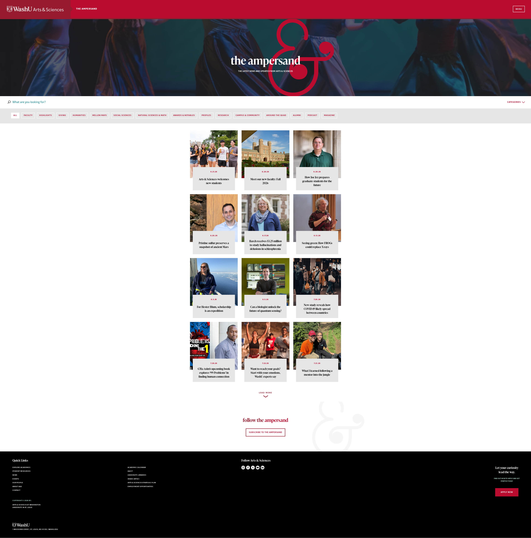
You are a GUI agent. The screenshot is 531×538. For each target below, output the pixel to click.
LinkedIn (262, 467)
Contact (16, 490)
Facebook (248, 467)
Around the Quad (276, 115)
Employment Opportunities (140, 486)
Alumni (297, 115)
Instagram (243, 467)
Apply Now (507, 492)
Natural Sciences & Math (152, 115)
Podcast (312, 115)
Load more (265, 393)
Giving (62, 115)
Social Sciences (122, 115)
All (15, 115)
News (14, 475)
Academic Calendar (137, 467)
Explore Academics (21, 467)
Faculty (28, 115)
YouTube (258, 467)
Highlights (45, 115)
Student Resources (21, 471)
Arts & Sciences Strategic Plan (142, 483)
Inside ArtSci (133, 479)
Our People (17, 483)
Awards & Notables (184, 115)
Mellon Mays (99, 115)
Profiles (206, 115)
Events (15, 479)
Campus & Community (248, 115)
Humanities (79, 115)
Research (223, 115)
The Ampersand (86, 9)
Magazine (329, 115)
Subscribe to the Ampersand (265, 432)
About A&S (17, 486)
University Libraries (137, 475)
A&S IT (130, 471)
